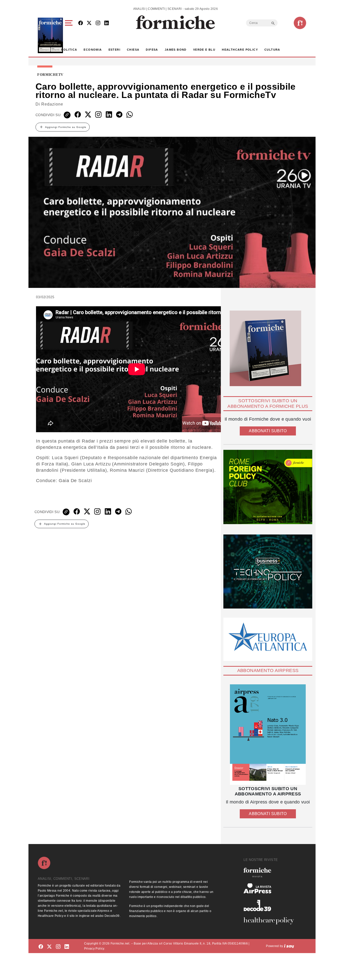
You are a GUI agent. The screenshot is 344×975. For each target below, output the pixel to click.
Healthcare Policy (240, 49)
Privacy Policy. (94, 948)
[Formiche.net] (300, 23)
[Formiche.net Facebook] (80, 23)
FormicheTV (50, 75)
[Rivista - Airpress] (271, 888)
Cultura (272, 49)
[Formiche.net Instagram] (98, 23)
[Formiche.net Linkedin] (106, 23)
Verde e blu (204, 49)
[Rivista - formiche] (271, 872)
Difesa (152, 49)
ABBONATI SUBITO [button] (268, 431)
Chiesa (133, 49)
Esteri (114, 49)
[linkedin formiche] (66, 947)
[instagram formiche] (58, 947)
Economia (93, 49)
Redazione (52, 104)
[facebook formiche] (41, 947)
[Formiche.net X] (89, 23)
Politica (69, 49)
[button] (69, 35)
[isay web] (289, 946)
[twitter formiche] (49, 947)
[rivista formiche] (267, 734)
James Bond (176, 49)
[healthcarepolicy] (271, 920)
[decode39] (271, 905)
